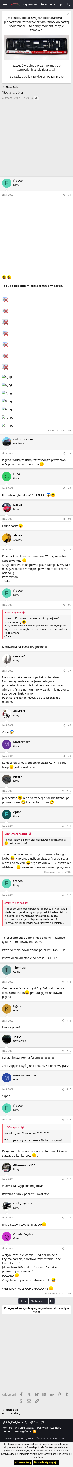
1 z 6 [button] (23, 1301)
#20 (69, 1248)
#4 (69, 519)
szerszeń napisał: (14, 903)
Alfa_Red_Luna (14, 1422)
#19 (69, 1217)
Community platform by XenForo (33, 1438)
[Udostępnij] (64, 195)
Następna (37, 1301)
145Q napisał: (12, 1127)
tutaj (52, 69)
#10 (69, 791)
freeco (8, 98)
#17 (69, 1119)
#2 (69, 453)
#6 (69, 605)
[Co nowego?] (60, 4)
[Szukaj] (68, 4)
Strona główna (22, 1431)
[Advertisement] (36, 138)
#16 (69, 1089)
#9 (69, 756)
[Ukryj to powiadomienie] (67, 15)
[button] (26, 1422)
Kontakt (7, 1427)
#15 (69, 1051)
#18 (69, 1179)
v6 (36, 98)
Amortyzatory (11, 1413)
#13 (69, 981)
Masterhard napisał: (15, 833)
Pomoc (7, 1431)
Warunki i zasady (24, 1427)
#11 (69, 826)
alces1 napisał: (12, 612)
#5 (69, 549)
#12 (69, 895)
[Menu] (5, 4)
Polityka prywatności (49, 1427)
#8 (69, 725)
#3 (69, 488)
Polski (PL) (39, 1422)
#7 (69, 670)
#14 (69, 1020)
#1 (69, 194)
